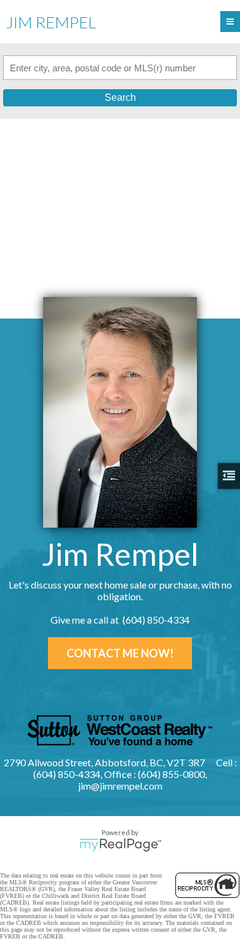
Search (120, 97)
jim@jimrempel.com (120, 785)
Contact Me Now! (120, 653)
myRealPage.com (120, 845)
